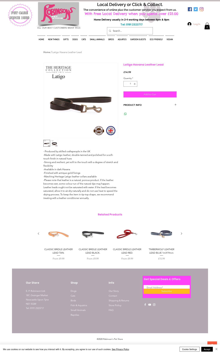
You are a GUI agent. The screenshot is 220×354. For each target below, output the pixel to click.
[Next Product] (181, 233)
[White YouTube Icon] (149, 304)
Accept (207, 349)
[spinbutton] (130, 83)
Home (46, 52)
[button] (207, 26)
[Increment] (135, 83)
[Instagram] (201, 9)
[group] (110, 241)
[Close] (216, 349)
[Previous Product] (38, 233)
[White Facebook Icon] (145, 304)
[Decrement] (126, 83)
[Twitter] (196, 9)
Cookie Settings (189, 349)
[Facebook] (190, 9)
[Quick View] (58, 233)
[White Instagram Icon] (154, 304)
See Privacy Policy (120, 349)
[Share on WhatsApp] (125, 114)
